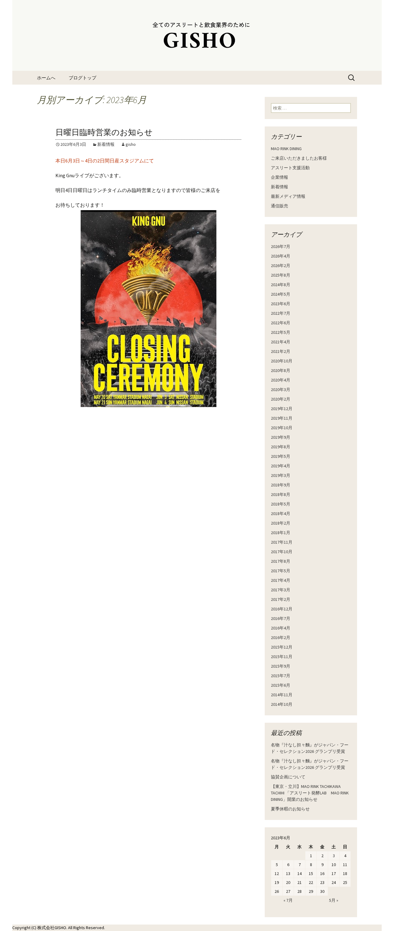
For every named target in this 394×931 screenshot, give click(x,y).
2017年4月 (280, 580)
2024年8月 (280, 284)
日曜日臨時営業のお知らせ (104, 132)
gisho (131, 144)
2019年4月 (280, 466)
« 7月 (288, 900)
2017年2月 (280, 599)
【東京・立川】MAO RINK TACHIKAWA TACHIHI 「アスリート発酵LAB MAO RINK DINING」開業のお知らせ (310, 793)
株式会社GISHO (51, 927)
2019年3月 (280, 475)
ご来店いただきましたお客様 (299, 158)
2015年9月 (280, 666)
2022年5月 (280, 332)
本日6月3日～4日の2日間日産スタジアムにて (104, 161)
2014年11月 (281, 694)
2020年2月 (280, 399)
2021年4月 (280, 342)
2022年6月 (280, 323)
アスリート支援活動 (290, 167)
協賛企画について (288, 777)
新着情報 (106, 144)
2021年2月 (280, 351)
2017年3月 (280, 590)
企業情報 (279, 177)
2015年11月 (281, 656)
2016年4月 (280, 628)
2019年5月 (280, 456)
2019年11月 (281, 418)
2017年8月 (280, 561)
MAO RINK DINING (286, 148)
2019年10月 (281, 427)
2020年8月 (280, 370)
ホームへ (46, 78)
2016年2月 (280, 637)
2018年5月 (280, 504)
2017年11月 (281, 542)
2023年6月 (280, 303)
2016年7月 (280, 618)
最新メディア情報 (288, 196)
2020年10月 (281, 361)
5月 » (333, 900)
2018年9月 (280, 485)
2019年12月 (281, 408)
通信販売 (279, 206)
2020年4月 (280, 380)
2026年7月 (280, 246)
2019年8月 (280, 447)
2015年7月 (280, 675)
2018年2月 (280, 523)
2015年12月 (281, 647)
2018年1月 (280, 532)
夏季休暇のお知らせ (290, 809)
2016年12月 (281, 609)
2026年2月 (280, 265)
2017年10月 (281, 551)
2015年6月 (280, 685)
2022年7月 (280, 313)
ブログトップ (82, 78)
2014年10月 (281, 704)
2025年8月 (280, 275)
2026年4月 (280, 256)
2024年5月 (280, 294)
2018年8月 (280, 494)
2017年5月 (280, 570)
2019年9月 (280, 437)
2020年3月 (280, 389)
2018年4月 (280, 513)
